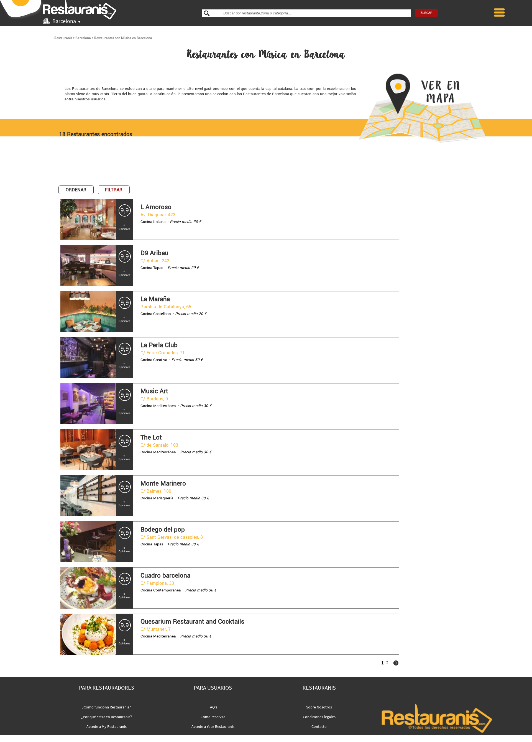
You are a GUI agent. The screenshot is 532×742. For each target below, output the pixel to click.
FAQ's (212, 707)
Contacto (319, 726)
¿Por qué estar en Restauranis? (106, 716)
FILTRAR (113, 190)
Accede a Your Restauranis (212, 726)
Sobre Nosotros (319, 707)
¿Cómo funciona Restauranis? (106, 707)
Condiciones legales (319, 716)
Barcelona (83, 37)
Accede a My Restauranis (106, 726)
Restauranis (63, 37)
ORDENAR (76, 190)
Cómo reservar (213, 716)
